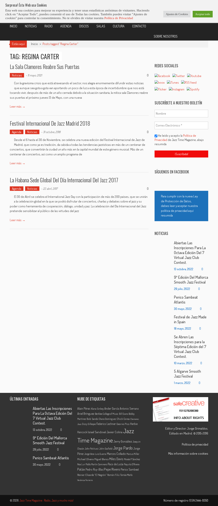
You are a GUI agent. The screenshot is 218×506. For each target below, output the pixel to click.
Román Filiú (113, 474)
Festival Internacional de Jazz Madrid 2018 (50, 123)
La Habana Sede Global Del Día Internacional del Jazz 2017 (64, 180)
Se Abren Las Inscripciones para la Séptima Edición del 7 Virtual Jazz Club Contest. (190, 347)
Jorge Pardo (123, 448)
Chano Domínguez (107, 418)
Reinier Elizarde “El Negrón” (92, 474)
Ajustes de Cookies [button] (177, 14)
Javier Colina (114, 432)
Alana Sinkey (97, 408)
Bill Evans (123, 413)
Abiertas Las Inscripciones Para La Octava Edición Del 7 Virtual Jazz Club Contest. (190, 252)
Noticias (31, 26)
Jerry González (122, 441)
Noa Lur (81, 464)
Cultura (119, 26)
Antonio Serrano (129, 408)
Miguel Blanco (101, 459)
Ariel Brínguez (85, 413)
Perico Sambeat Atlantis (51, 457)
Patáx (81, 469)
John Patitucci (92, 448)
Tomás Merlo (126, 474)
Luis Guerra (100, 453)
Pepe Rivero (112, 469)
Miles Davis (116, 459)
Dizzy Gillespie (89, 424)
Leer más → (17, 106)
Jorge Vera (89, 453)
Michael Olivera (85, 459)
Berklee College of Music (106, 413)
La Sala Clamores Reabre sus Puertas (44, 66)
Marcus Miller (132, 453)
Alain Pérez (83, 408)
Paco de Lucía (115, 464)
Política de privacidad (195, 444)
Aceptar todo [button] (202, 14)
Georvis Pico (122, 424)
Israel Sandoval (97, 432)
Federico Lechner (106, 424)
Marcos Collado (116, 454)
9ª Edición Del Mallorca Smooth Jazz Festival (191, 279)
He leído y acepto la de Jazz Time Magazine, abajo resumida (179, 140)
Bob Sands (92, 418)
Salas (100, 26)
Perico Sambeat (130, 469)
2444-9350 (201, 500)
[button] (181, 206)
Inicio (13, 26)
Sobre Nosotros (166, 36)
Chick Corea (123, 418)
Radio (48, 26)
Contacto (139, 26)
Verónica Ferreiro (85, 480)
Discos (84, 26)
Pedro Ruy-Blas (94, 469)
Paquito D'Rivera (131, 464)
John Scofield (105, 448)
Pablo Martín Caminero (96, 464)
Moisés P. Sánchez (132, 459)
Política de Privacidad (118, 18)
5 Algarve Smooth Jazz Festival (187, 373)
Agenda (66, 26)
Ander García (111, 408)
